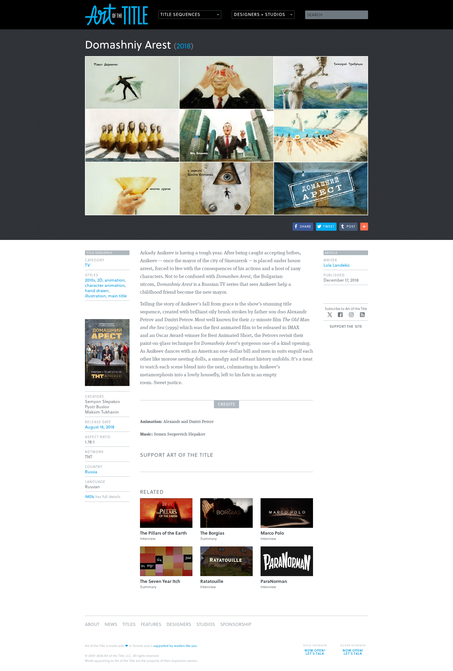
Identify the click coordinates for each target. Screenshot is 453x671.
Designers (178, 624)
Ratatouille (211, 581)
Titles (129, 624)
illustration (95, 296)
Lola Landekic (336, 265)
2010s (90, 280)
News (111, 624)
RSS (362, 315)
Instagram (351, 315)
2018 (183, 45)
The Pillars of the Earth (163, 533)
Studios (205, 624)
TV (87, 265)
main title (117, 296)
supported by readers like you (175, 645)
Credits (226, 404)
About (92, 624)
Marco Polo (272, 533)
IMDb (89, 496)
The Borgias (212, 533)
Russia (91, 472)
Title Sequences (180, 14)
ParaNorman (274, 581)
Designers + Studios (259, 14)
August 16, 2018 (99, 427)
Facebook (340, 315)
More (364, 226)
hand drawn (97, 290)
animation (115, 280)
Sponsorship (235, 624)
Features (151, 624)
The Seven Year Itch (160, 581)
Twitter (330, 315)
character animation (105, 285)
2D (100, 280)
